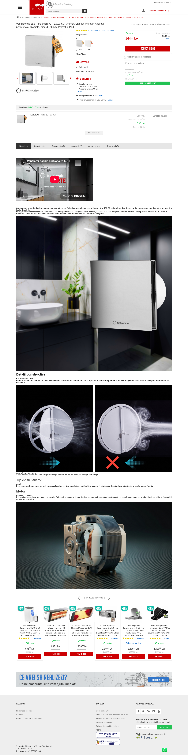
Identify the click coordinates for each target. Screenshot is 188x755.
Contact (167, 2)
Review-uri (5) (113, 146)
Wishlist (153, 24)
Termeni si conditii (104, 722)
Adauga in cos (148, 49)
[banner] (94, 679)
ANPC (98, 730)
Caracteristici (39, 146)
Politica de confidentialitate (107, 726)
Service (19, 715)
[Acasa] (17, 17)
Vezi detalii (30, 656)
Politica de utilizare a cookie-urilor (110, 718)
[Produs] (22, 119)
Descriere (23, 146)
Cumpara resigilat (148, 83)
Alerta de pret (165, 24)
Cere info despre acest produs (139, 57)
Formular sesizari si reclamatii (29, 718)
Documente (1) (58, 146)
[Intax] (36, 7)
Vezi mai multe (94, 133)
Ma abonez (164, 727)
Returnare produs (24, 711)
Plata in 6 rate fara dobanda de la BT (112, 715)
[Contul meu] (143, 11)
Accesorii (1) (76, 146)
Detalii (167, 39)
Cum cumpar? (102, 711)
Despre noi (158, 2)
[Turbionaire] (27, 90)
